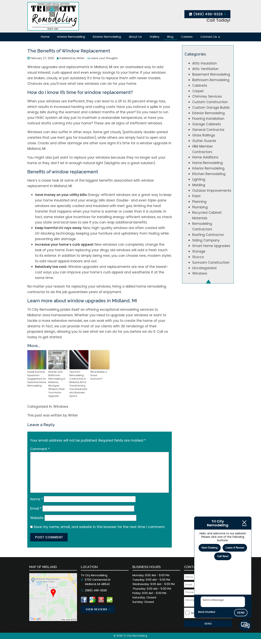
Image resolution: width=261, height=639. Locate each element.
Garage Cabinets (206, 124)
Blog (170, 37)
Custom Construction (210, 102)
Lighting (198, 179)
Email (35, 508)
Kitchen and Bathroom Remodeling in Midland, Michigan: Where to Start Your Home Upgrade (56, 384)
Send (241, 612)
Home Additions (205, 157)
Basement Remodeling (211, 74)
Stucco (198, 257)
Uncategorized (204, 268)
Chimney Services (207, 96)
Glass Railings (203, 135)
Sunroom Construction (210, 262)
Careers (187, 37)
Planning (199, 201)
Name (36, 499)
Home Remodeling (207, 163)
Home (45, 37)
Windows (60, 406)
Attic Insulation (204, 63)
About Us (135, 37)
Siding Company (206, 240)
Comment (40, 449)
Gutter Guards (204, 141)
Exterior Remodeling (107, 37)
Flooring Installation (208, 118)
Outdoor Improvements (211, 190)
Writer (80, 58)
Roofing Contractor (208, 234)
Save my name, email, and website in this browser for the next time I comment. (99, 527)
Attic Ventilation (205, 69)
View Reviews (96, 609)
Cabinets (199, 85)
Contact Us (208, 37)
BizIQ (201, 612)
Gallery (154, 37)
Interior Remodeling (71, 37)
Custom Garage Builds (211, 107)
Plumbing (200, 207)
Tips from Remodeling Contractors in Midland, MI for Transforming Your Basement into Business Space (78, 384)
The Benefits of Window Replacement (68, 51)
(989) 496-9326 (207, 14)
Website (37, 518)
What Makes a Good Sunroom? (98, 375)
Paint (196, 196)
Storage (198, 251)
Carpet (198, 91)
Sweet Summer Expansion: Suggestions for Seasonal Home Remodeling (36, 378)
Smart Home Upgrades (211, 246)
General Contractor (208, 129)
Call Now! (223, 556)
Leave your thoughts (104, 58)
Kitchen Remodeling (208, 174)
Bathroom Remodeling (210, 80)
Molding (198, 185)
